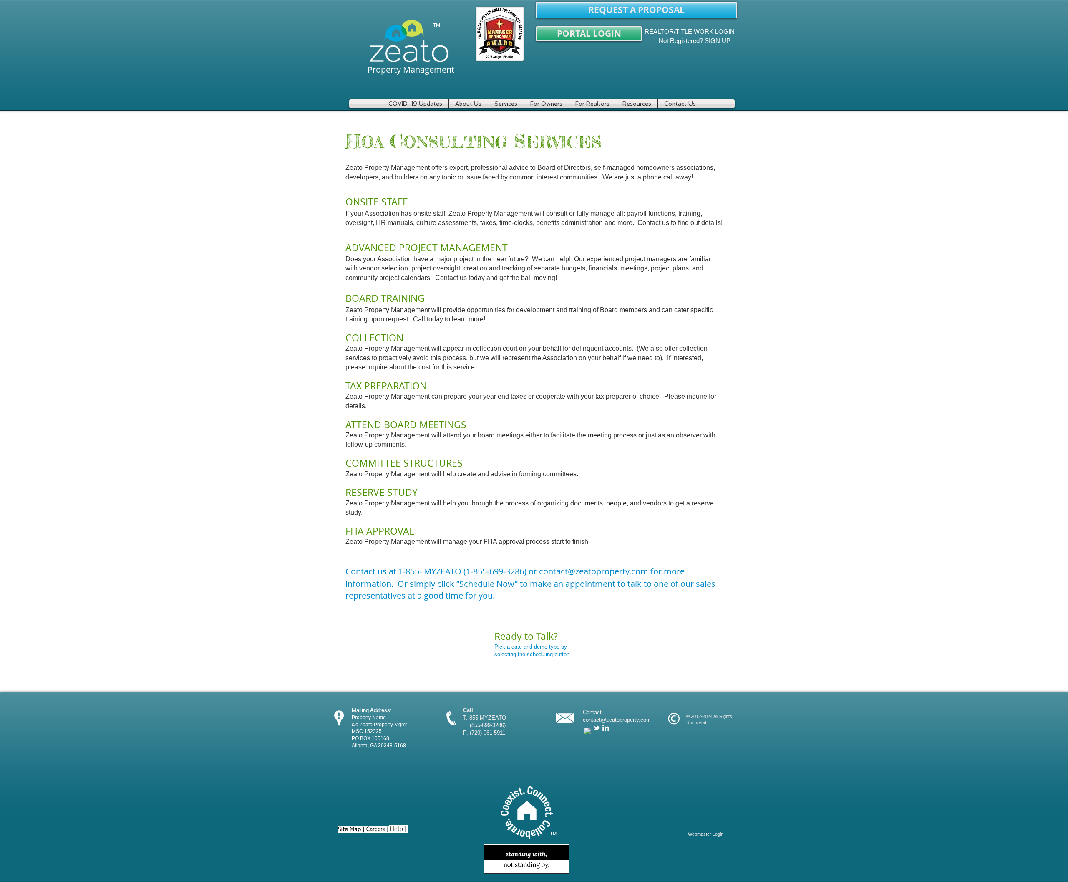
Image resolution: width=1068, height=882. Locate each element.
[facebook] (587, 731)
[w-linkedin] (605, 728)
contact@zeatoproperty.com (593, 571)
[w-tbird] (596, 728)
